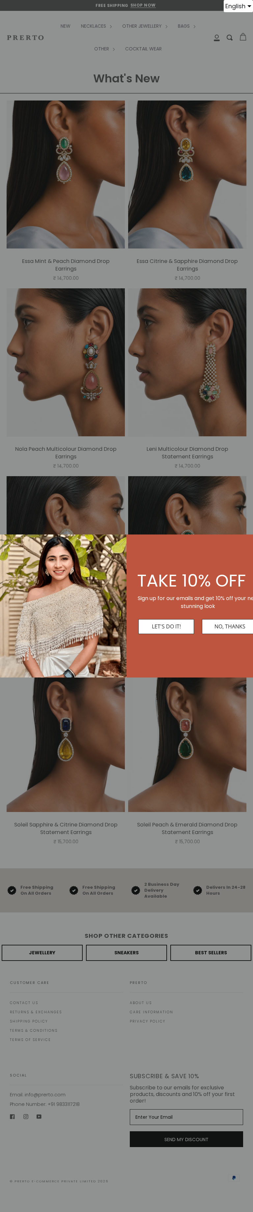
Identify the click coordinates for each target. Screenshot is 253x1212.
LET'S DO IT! (166, 626)
